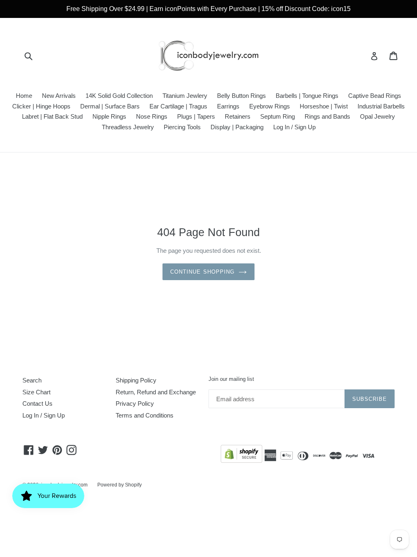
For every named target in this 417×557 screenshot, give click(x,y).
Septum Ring (277, 116)
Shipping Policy (136, 380)
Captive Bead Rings (374, 95)
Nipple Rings (109, 116)
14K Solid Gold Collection (119, 95)
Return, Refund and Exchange (156, 392)
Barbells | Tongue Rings (307, 95)
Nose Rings (151, 116)
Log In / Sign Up (294, 127)
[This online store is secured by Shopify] (241, 455)
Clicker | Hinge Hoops (41, 106)
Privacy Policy (135, 403)
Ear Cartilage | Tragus (178, 106)
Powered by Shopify (119, 485)
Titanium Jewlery (184, 95)
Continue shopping (202, 272)
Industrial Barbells (381, 106)
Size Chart (36, 392)
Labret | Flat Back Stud (52, 116)
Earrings (228, 106)
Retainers (237, 116)
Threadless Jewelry (128, 127)
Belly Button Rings (241, 95)
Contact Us (37, 403)
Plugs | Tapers (196, 116)
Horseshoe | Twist (324, 106)
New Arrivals (59, 95)
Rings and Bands (327, 116)
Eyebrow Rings (269, 106)
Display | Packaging (237, 127)
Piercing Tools (182, 127)
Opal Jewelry (377, 116)
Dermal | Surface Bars (110, 106)
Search (32, 380)
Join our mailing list (231, 379)
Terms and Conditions (144, 415)
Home (24, 95)
